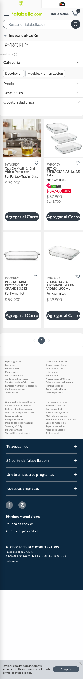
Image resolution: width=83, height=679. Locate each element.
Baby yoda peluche (55, 405)
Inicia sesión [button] (60, 14)
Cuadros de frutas (55, 408)
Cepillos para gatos (15, 389)
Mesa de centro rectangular (19, 422)
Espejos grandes (13, 361)
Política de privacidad (22, 531)
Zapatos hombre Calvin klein (20, 382)
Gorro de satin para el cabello (20, 412)
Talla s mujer (11, 392)
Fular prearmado (13, 429)
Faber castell (11, 365)
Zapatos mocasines (55, 426)
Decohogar (13, 73)
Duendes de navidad (56, 361)
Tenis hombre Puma (56, 389)
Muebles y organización (45, 73)
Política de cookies (19, 524)
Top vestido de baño (56, 365)
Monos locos (11, 371)
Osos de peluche (54, 392)
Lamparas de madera (56, 402)
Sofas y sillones (53, 371)
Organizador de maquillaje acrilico (21, 402)
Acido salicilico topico (16, 378)
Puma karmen (12, 368)
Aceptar (66, 669)
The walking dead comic (17, 433)
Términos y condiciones (23, 516)
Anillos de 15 (52, 375)
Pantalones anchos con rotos (61, 419)
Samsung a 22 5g (13, 426)
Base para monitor (14, 419)
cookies (26, 672)
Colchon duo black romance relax (21, 408)
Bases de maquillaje (56, 422)
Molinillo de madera (56, 415)
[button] (41, 25)
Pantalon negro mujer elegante (21, 385)
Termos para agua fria (57, 412)
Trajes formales (53, 433)
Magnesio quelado (55, 429)
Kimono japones (54, 385)
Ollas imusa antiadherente (59, 382)
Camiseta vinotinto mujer (18, 405)
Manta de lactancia (55, 368)
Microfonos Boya (14, 375)
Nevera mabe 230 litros (58, 378)
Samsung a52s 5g (13, 415)
